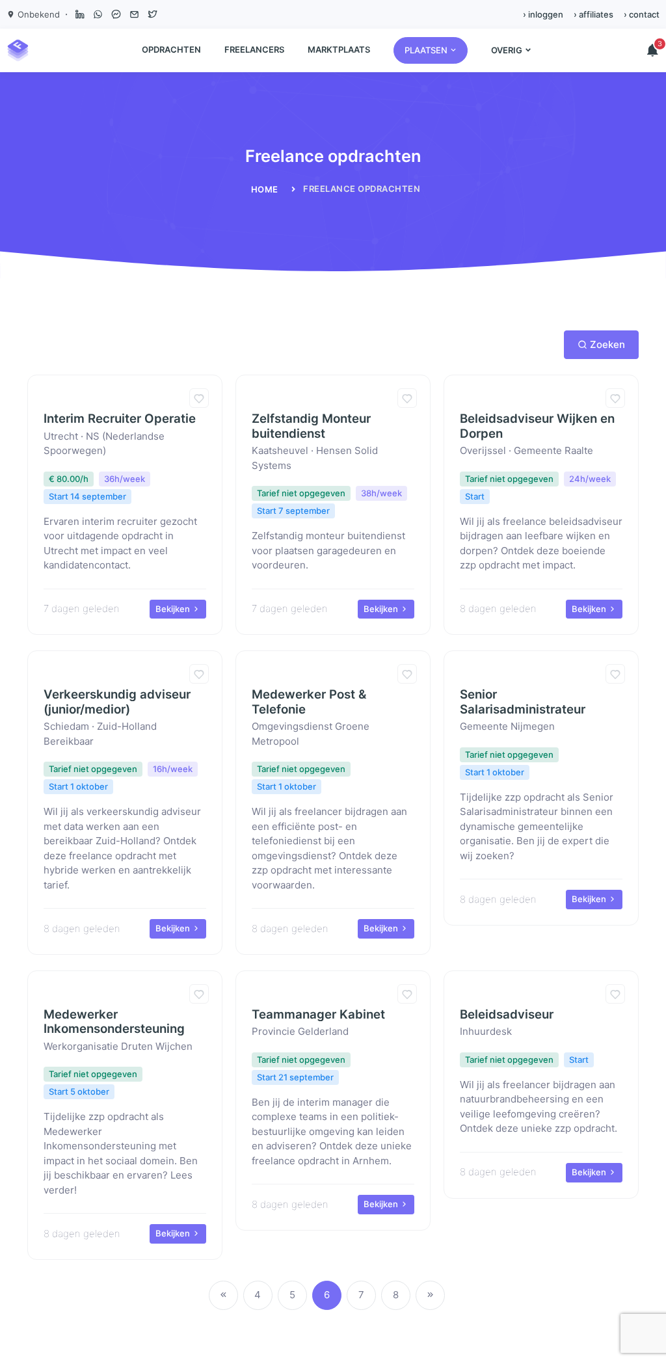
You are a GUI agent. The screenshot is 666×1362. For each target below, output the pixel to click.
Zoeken (607, 344)
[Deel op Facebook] (115, 14)
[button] (430, 50)
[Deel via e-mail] (133, 14)
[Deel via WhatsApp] (97, 14)
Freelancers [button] (254, 49)
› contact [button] (641, 14)
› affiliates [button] (593, 14)
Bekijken (173, 609)
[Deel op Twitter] (152, 14)
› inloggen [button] (543, 14)
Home (264, 189)
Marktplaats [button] (339, 49)
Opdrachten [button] (171, 49)
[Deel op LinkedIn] (79, 14)
